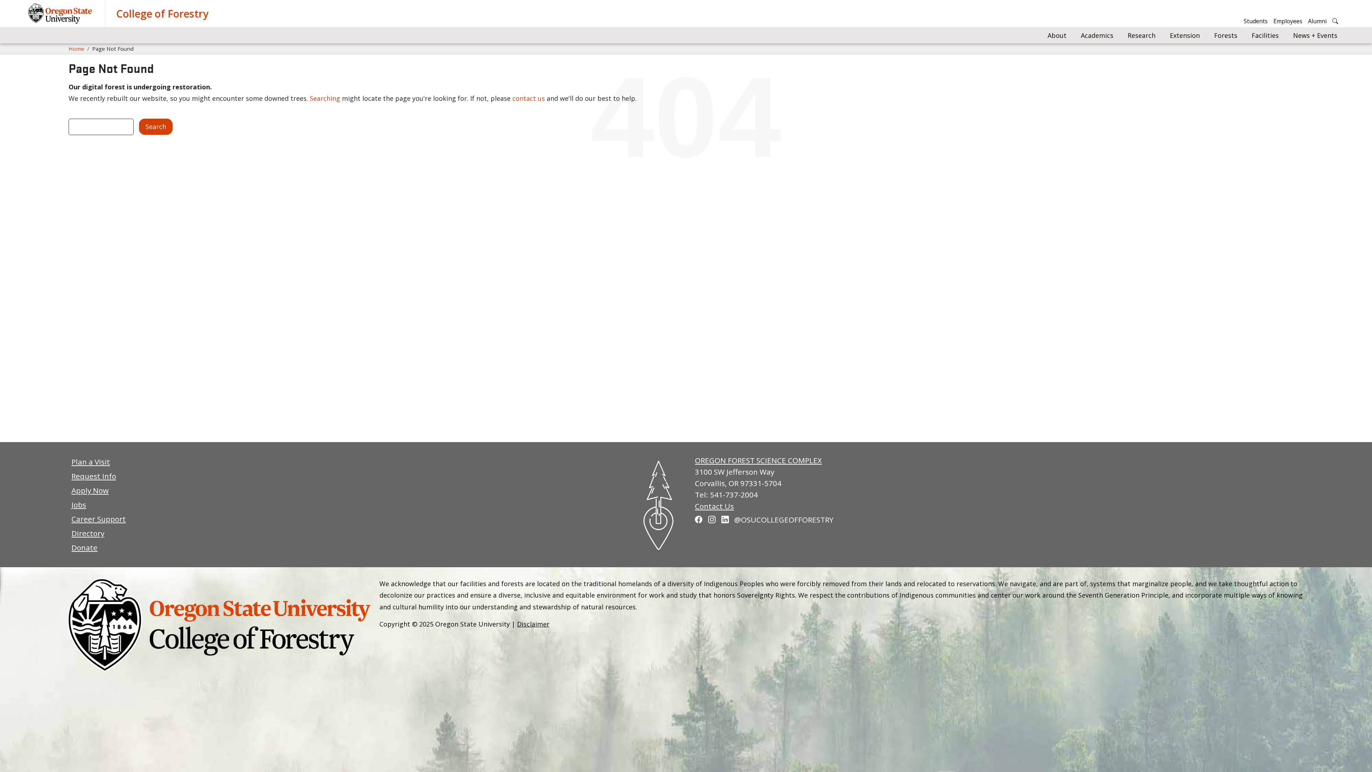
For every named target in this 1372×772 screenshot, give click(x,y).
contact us (528, 98)
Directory (87, 533)
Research (1141, 35)
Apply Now (90, 490)
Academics (1097, 35)
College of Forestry (162, 13)
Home (76, 48)
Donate (84, 548)
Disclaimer (533, 624)
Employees (1287, 21)
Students (1256, 21)
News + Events (1315, 35)
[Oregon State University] (61, 13)
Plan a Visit (90, 462)
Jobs (78, 505)
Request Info (93, 476)
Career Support (98, 519)
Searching (325, 98)
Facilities (1265, 35)
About (1057, 35)
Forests (1225, 35)
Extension (1185, 35)
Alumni (1317, 21)
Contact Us (714, 506)
